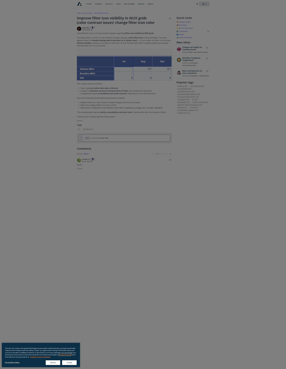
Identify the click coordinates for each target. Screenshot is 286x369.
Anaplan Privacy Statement (40, 357)
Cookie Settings (65, 355)
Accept (69, 363)
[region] (41, 355)
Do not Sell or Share (12, 362)
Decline (53, 363)
